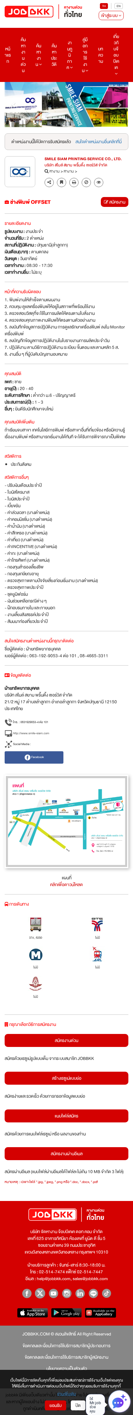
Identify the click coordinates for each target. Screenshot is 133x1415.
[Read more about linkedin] (80, 1293)
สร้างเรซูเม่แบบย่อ (66, 1078)
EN (119, 6)
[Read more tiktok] (106, 1293)
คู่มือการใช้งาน (85, 55)
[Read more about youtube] (53, 1293)
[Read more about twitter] (40, 1293)
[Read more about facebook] (27, 1293)
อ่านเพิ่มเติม (66, 1394)
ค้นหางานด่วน (23, 55)
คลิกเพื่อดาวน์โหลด (66, 884)
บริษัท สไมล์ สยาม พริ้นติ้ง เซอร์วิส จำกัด (76, 165)
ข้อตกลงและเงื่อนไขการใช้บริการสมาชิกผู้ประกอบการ (66, 1345)
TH (104, 6)
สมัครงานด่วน (66, 1040)
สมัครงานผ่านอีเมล (67, 1153)
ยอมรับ (55, 1405)
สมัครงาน (116, 202)
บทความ (100, 55)
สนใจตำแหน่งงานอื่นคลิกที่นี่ (98, 141)
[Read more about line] (93, 1293)
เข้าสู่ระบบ (109, 15)
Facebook (37, 757)
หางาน (54, 172)
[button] (14, 104)
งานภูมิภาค (69, 55)
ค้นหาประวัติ (54, 55)
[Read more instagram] (67, 1293)
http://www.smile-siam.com (30, 733)
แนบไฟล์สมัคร (66, 1116)
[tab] (98, 182)
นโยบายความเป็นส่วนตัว (66, 1368)
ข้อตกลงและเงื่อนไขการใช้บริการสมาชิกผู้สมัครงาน (66, 1357)
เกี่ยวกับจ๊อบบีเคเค (116, 52)
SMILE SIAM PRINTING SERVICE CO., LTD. (83, 159)
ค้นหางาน (38, 55)
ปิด (78, 1405)
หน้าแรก (8, 55)
